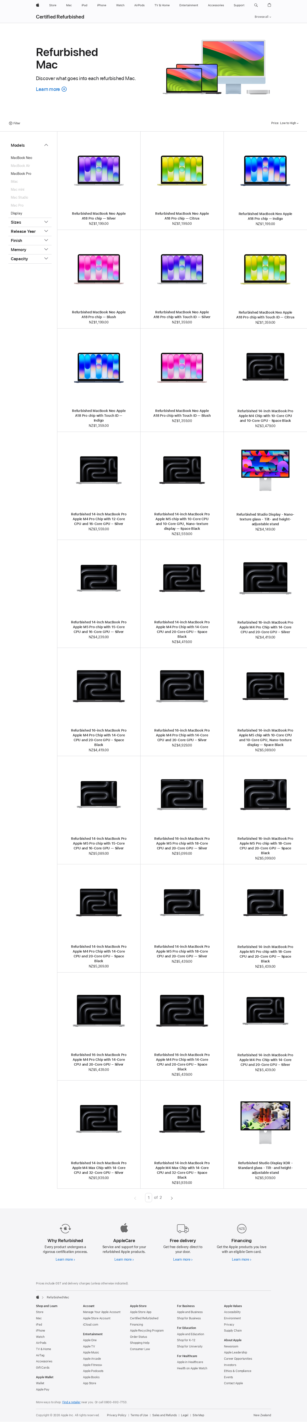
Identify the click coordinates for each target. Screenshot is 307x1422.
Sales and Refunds (164, 1415)
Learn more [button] (51, 89)
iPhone (40, 1330)
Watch (40, 1337)
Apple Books (91, 1377)
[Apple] (37, 1297)
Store (39, 1312)
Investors (230, 1365)
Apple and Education (190, 1334)
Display (16, 213)
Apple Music (91, 1352)
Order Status (138, 1337)
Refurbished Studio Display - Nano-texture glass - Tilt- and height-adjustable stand (265, 519)
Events (228, 1377)
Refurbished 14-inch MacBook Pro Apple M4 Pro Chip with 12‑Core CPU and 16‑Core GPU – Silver (99, 519)
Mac (39, 1318)
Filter (16, 123)
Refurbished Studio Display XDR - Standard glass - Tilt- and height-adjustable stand (265, 1168)
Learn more (65, 1259)
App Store (89, 1383)
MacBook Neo (21, 158)
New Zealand (262, 1415)
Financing (136, 1324)
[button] (256, 5)
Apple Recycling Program (147, 1330)
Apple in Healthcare (190, 1362)
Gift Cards (42, 1367)
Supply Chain (233, 1330)
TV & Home (43, 1349)
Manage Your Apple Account (101, 1312)
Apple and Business (190, 1312)
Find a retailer (71, 1402)
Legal (184, 1415)
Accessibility (232, 1312)
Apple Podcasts (93, 1371)
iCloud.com (90, 1324)
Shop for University (190, 1346)
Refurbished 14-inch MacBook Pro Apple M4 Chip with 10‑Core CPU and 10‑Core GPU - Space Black (265, 416)
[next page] (172, 1197)
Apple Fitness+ (92, 1365)
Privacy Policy (116, 1415)
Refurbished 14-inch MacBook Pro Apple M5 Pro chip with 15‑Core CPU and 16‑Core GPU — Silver (99, 627)
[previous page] (135, 1197)
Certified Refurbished (60, 17)
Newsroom (231, 1346)
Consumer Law (140, 1349)
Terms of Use (139, 1415)
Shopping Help (139, 1343)
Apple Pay (42, 1389)
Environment (232, 1318)
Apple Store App (140, 1312)
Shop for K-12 (186, 1340)
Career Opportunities (238, 1358)
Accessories (44, 1361)
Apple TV (89, 1346)
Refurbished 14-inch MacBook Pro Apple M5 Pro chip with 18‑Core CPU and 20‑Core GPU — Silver (182, 951)
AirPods (41, 1343)
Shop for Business (189, 1318)
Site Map (198, 1415)
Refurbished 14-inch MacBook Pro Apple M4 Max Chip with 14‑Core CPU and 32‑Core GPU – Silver (99, 1168)
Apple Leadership (235, 1352)
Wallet (40, 1383)
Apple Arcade (92, 1358)
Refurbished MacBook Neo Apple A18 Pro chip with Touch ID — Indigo (99, 415)
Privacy (229, 1324)
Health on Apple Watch (192, 1368)
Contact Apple (233, 1383)
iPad (39, 1324)
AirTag (40, 1355)
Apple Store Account (96, 1318)
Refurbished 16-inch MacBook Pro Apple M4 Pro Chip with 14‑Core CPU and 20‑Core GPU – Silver (265, 627)
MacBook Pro (21, 174)
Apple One (90, 1340)
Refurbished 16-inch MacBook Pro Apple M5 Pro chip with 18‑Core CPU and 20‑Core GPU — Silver (182, 843)
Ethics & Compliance (237, 1371)
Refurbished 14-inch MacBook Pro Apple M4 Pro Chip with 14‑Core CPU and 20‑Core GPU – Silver (265, 1060)
